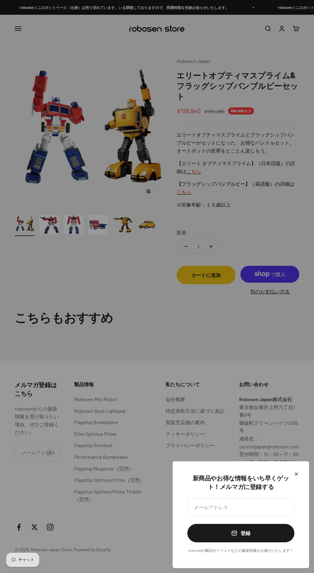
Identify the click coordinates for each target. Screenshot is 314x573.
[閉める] (296, 474)
